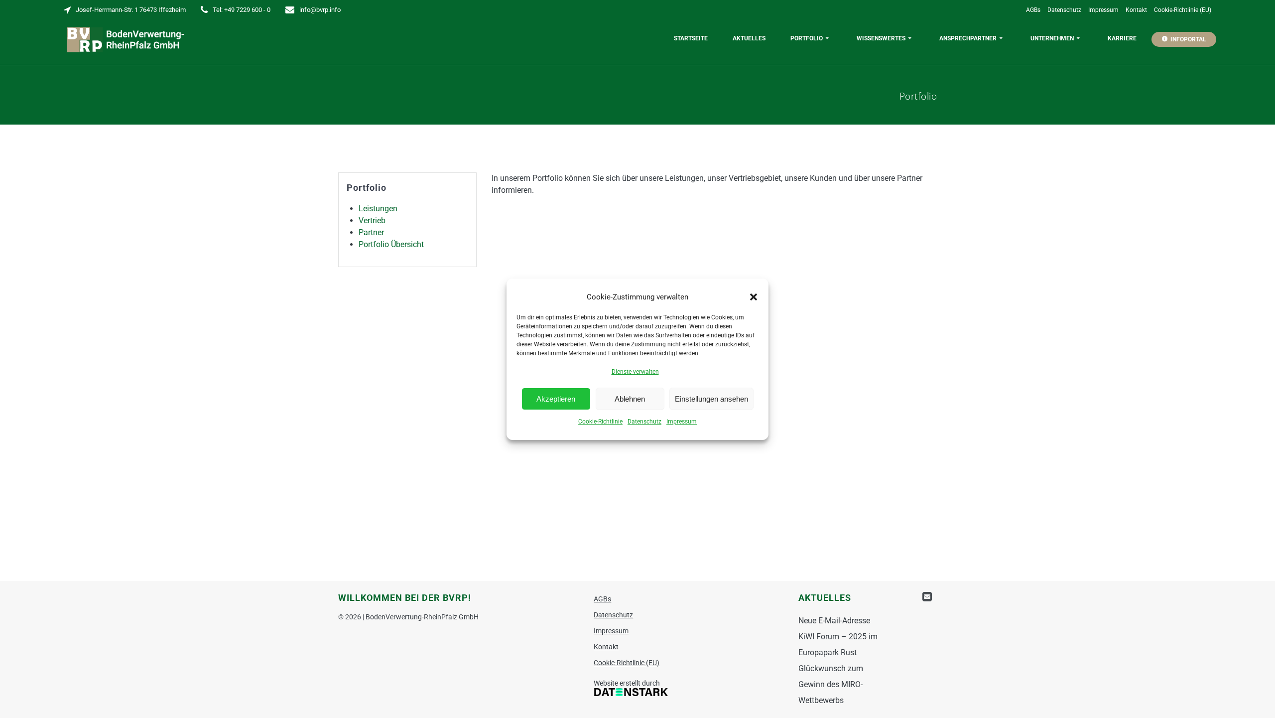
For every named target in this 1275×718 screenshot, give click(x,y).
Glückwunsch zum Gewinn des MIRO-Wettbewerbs (830, 684)
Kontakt (1136, 9)
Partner (371, 232)
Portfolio (806, 38)
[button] (754, 297)
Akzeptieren (555, 398)
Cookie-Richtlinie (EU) (1182, 9)
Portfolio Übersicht (391, 244)
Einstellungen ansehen (711, 398)
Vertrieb (372, 220)
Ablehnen (630, 398)
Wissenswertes (881, 38)
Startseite (691, 38)
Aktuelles (749, 38)
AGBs (1033, 9)
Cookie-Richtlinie (600, 421)
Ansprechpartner (968, 38)
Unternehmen (1052, 38)
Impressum (681, 421)
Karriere (1122, 38)
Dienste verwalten (635, 371)
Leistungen (378, 208)
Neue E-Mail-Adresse (834, 620)
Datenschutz (644, 421)
